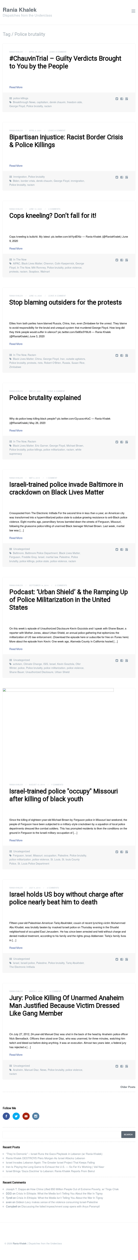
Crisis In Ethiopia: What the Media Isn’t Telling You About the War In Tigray (59, 1193)
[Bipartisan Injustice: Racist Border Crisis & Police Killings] (122, 177)
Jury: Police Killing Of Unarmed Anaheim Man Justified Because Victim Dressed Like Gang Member (66, 1005)
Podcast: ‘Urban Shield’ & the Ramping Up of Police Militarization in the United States (68, 599)
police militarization (54, 449)
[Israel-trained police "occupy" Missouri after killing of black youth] (69, 732)
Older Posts (127, 1087)
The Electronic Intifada (22, 967)
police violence (73, 267)
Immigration (20, 176)
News (43, 1070)
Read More (15, 87)
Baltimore (18, 553)
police (21, 668)
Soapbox (34, 271)
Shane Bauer (16, 672)
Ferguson (14, 557)
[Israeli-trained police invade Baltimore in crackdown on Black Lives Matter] (122, 549)
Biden (16, 181)
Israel (41, 557)
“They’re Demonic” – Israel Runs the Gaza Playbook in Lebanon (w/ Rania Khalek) (54, 1154)
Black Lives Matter (32, 263)
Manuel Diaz (31, 1070)
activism (17, 664)
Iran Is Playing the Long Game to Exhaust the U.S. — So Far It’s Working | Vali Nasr (55, 1167)
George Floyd (17, 106)
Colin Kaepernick (64, 263)
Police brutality (34, 106)
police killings (20, 98)
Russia (66, 362)
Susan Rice (78, 362)
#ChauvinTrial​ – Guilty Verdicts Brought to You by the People (65, 62)
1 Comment (51, 478)
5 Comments (61, 585)
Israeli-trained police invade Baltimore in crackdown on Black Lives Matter (66, 488)
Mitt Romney (38, 267)
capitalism (42, 102)
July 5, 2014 (34, 887)
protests (14, 271)
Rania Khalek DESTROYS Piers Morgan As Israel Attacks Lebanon (45, 1158)
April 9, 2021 (35, 130)
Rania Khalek (20, 9)
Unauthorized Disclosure (39, 672)
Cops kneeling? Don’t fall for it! (52, 215)
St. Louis (55, 859)
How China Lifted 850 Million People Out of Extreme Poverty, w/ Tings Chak (74, 1189)
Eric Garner (41, 445)
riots (40, 362)
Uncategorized (21, 549)
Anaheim (18, 1070)
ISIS (45, 664)
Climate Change (33, 664)
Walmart (45, 271)
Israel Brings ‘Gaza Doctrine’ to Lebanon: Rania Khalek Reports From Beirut (50, 1171)
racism (48, 106)
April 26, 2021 (36, 52)
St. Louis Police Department (33, 863)
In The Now (19, 259)
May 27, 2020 (35, 391)
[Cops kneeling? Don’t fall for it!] (122, 259)
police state (42, 561)
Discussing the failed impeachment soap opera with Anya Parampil (60, 1206)
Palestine (64, 557)
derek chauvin (58, 102)
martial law (52, 557)
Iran (62, 359)
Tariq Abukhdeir (75, 963)
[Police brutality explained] (122, 441)
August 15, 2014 (37, 784)
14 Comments (55, 991)
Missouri (38, 855)
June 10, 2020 (35, 209)
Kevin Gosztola (65, 664)
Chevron (48, 263)
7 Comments (57, 784)
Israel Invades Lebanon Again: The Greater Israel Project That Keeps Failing (50, 1162)
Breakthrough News (24, 102)
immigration (77, 181)
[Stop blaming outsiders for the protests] (122, 355)
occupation (50, 855)
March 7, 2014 (36, 991)
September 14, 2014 (39, 585)
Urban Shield (62, 672)
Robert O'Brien (52, 362)
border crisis (28, 181)
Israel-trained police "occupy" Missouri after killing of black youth (63, 795)
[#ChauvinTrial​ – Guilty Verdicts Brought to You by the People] (122, 98)
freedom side (74, 102)
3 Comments (54, 209)
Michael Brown (74, 445)
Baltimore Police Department (41, 553)
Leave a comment (57, 52)
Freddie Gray (29, 557)
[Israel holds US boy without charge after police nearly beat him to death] (122, 959)
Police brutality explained (45, 398)
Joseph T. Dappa (16, 1189)
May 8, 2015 (34, 478)
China (38, 359)
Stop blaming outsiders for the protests (65, 302)
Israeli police (28, 963)
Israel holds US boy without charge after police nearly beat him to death (66, 898)
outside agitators (75, 359)
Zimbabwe (15, 367)
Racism (32, 355)
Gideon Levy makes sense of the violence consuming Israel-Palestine (57, 1202)
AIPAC (16, 263)
